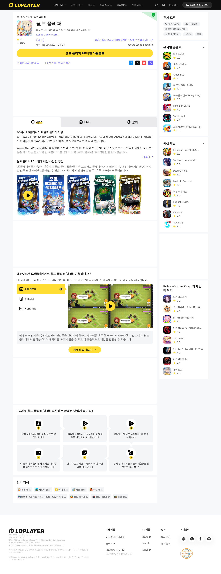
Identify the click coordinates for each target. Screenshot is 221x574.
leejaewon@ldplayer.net (70, 550)
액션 (29, 17)
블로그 (91, 4)
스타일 (188, 34)
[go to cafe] (183, 539)
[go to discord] (209, 539)
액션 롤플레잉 (172, 23)
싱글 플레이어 (172, 34)
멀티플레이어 (191, 23)
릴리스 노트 (106, 4)
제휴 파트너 (138, 4)
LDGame (122, 4)
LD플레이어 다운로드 (197, 4)
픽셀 (199, 34)
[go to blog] (200, 539)
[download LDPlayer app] (163, 5)
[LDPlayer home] (24, 5)
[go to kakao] (192, 539)
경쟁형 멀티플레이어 (175, 29)
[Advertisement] (85, 93)
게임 (23, 17)
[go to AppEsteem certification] (186, 553)
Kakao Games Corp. (47, 34)
